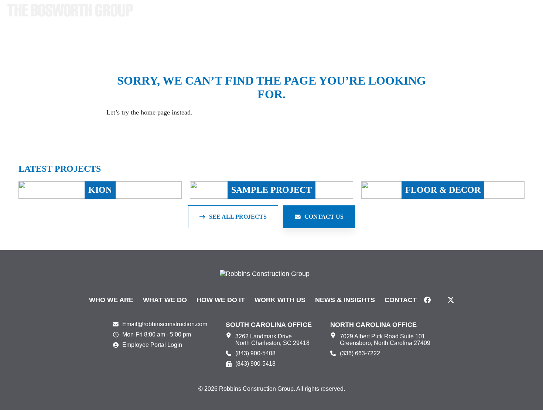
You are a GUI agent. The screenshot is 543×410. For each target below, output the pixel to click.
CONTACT (401, 300)
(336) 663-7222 (360, 353)
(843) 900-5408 (255, 353)
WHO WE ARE (111, 300)
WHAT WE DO (165, 300)
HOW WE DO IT (221, 300)
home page (155, 112)
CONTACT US (324, 216)
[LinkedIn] (439, 300)
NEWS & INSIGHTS (345, 300)
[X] (451, 300)
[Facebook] (427, 300)
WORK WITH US (280, 300)
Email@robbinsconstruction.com (164, 324)
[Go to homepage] (70, 10)
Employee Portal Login (152, 345)
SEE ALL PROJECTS (238, 216)
